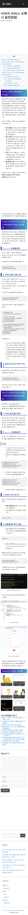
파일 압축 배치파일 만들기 (11, 741)
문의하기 (22, 910)
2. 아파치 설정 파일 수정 (12, 68)
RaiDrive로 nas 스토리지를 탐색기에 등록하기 (13, 727)
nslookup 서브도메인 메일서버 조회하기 (13, 744)
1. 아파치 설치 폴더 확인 (11, 77)
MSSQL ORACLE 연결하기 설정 (12, 730)
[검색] (22, 835)
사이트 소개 (6, 910)
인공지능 (6, 897)
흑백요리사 (7, 903)
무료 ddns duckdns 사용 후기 (12, 732)
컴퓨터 (4, 891)
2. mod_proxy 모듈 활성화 (12, 79)
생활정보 (5, 885)
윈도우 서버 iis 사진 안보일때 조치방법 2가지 (13, 718)
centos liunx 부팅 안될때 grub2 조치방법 (13, 722)
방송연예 (5, 900)
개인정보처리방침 (14, 910)
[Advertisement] (14, 38)
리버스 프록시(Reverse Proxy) (11, 59)
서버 (20, 152)
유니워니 (7, 3)
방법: (8, 81)
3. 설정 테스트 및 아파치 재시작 (14, 70)
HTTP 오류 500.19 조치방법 (11, 725)
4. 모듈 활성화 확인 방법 (12, 85)
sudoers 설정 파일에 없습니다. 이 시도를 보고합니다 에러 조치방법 (13, 738)
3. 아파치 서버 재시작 (11, 83)
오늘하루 (6, 888)
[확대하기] (25, 574)
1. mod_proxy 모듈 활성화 (12, 66)
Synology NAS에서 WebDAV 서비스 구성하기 (13, 734)
